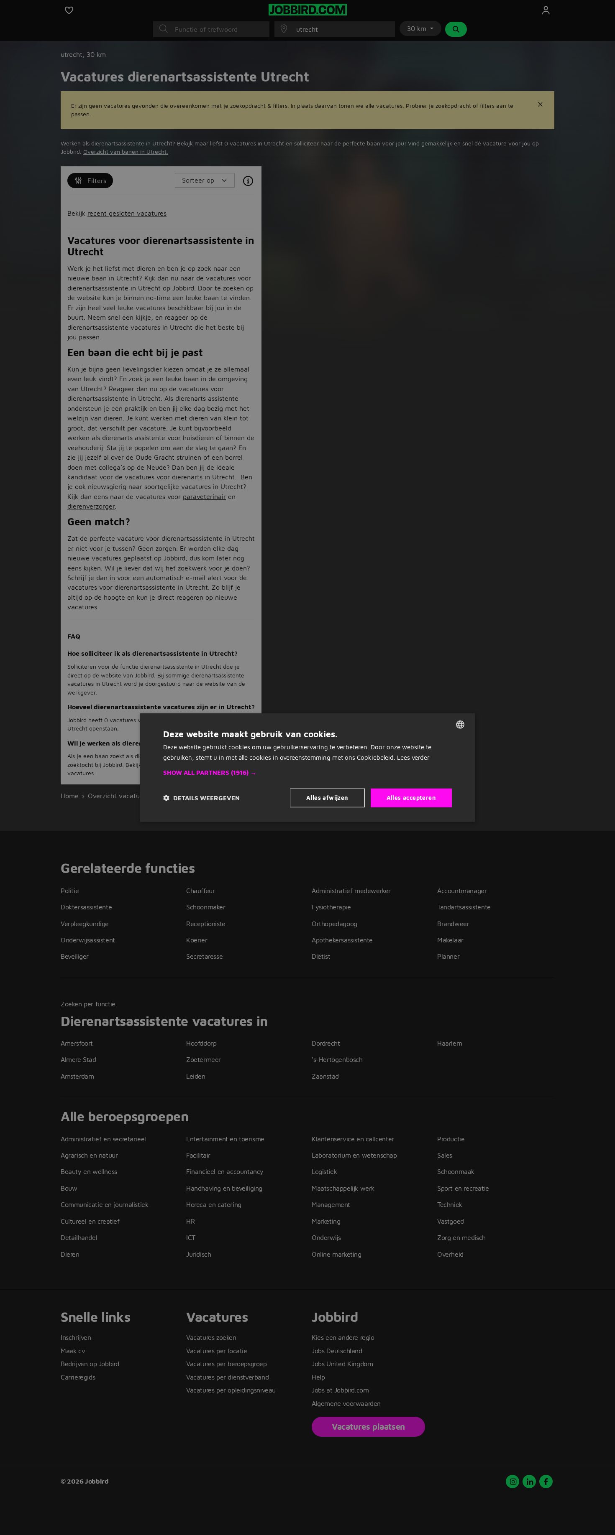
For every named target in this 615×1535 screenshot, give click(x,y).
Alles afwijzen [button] (327, 797)
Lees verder (413, 757)
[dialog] (307, 767)
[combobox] (460, 724)
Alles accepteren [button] (411, 797)
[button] (307, 772)
